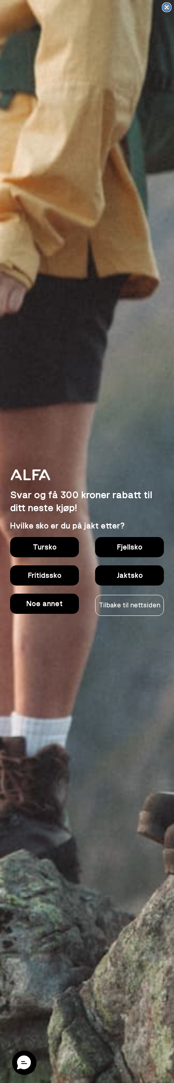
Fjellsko (129, 547)
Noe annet (44, 604)
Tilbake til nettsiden (129, 605)
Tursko (45, 547)
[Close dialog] (167, 7)
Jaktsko (130, 575)
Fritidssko (45, 575)
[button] (24, 1063)
